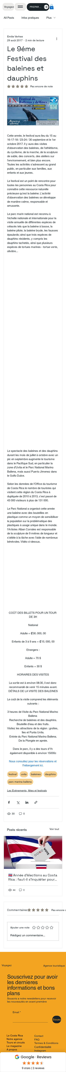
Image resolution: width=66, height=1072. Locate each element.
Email (17, 1012)
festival (13, 774)
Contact (38, 1035)
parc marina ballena (20, 781)
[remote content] (33, 351)
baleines (36, 774)
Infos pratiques (30, 17)
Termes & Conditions (46, 1043)
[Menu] (20, 6)
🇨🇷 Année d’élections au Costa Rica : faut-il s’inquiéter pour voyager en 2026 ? (32, 877)
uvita (24, 774)
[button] (52, 6)
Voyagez (9, 6)
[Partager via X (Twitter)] (18, 802)
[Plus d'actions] (56, 38)
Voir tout (54, 829)
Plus (49, 17)
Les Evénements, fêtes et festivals (27, 790)
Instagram (40, 1050)
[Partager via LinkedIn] (27, 802)
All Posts (9, 17)
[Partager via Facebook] (9, 802)
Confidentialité (42, 1047)
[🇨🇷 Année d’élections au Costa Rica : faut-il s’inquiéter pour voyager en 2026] (33, 852)
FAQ (36, 1039)
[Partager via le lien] (36, 802)
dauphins (50, 774)
